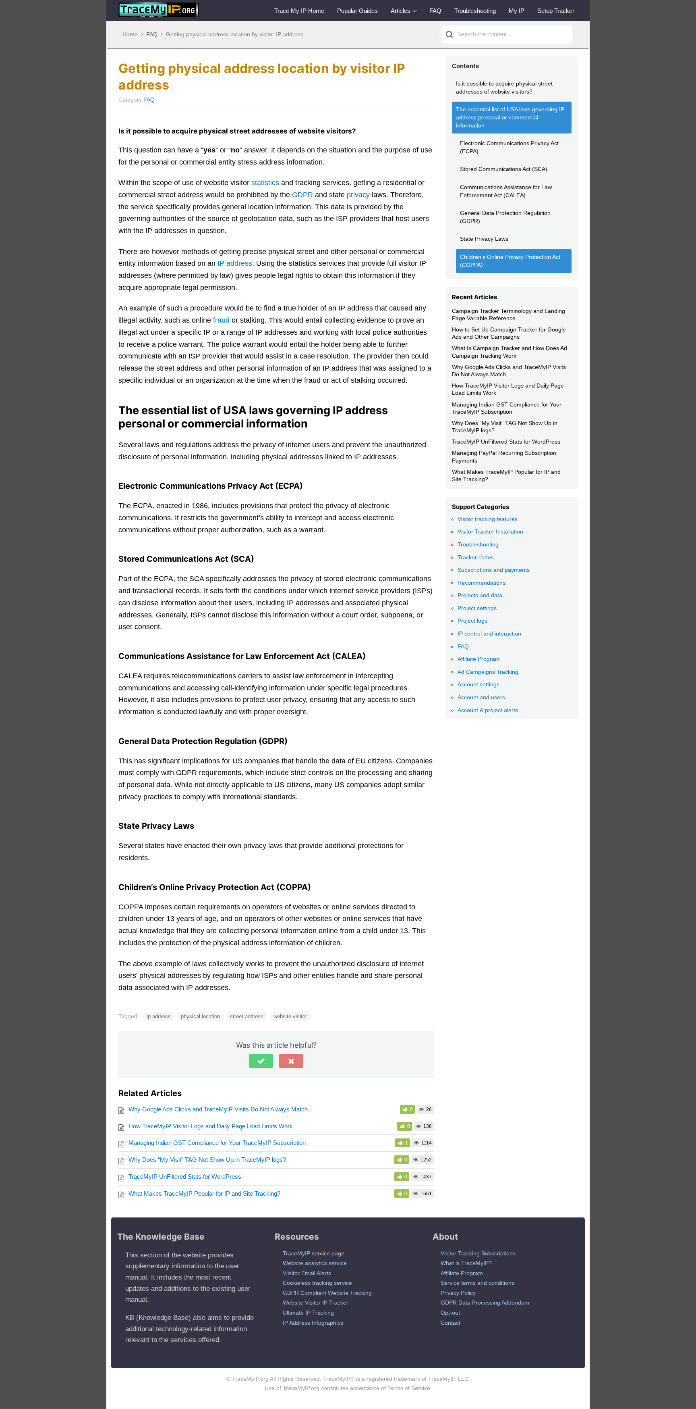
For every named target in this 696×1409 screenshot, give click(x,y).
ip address (159, 1016)
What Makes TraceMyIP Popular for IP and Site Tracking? (204, 1193)
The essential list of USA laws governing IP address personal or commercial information (510, 117)
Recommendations (481, 582)
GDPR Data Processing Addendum (485, 1302)
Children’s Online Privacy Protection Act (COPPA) (510, 261)
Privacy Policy (458, 1293)
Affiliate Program (479, 659)
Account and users (481, 697)
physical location (200, 1016)
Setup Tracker (555, 10)
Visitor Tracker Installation (490, 531)
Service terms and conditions (477, 1283)
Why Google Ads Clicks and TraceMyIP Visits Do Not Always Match (218, 1109)
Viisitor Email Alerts (307, 1273)
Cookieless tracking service (317, 1283)
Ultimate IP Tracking (308, 1312)
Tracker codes (476, 557)
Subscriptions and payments (494, 570)
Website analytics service (315, 1263)
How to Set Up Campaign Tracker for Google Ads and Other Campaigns (509, 333)
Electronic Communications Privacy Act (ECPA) (509, 147)
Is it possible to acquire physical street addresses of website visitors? (504, 87)
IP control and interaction (489, 633)
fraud (221, 320)
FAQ (435, 10)
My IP (516, 10)
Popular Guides (357, 10)
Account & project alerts (488, 710)
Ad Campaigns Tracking (488, 672)
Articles (400, 10)
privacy (358, 195)
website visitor (290, 1016)
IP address (235, 263)
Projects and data (480, 595)
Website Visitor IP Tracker (315, 1302)
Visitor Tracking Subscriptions (478, 1253)
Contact (450, 1322)
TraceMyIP (296, 1253)
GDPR (302, 195)
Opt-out (450, 1312)
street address (246, 1016)
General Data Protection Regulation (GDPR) (505, 217)
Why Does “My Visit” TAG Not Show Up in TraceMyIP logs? (207, 1159)
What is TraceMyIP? (466, 1263)
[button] (261, 1061)
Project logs (472, 620)
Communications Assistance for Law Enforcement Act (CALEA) (506, 191)
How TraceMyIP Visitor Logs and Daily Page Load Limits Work (210, 1126)
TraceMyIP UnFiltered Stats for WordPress (184, 1176)
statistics (265, 183)
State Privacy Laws (484, 239)
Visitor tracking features (488, 519)
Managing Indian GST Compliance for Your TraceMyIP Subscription (217, 1142)
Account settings (478, 684)
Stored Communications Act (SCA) (503, 169)
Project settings (477, 608)
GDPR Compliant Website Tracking (327, 1293)
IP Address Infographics (313, 1322)
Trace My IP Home (299, 10)
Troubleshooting (475, 10)
